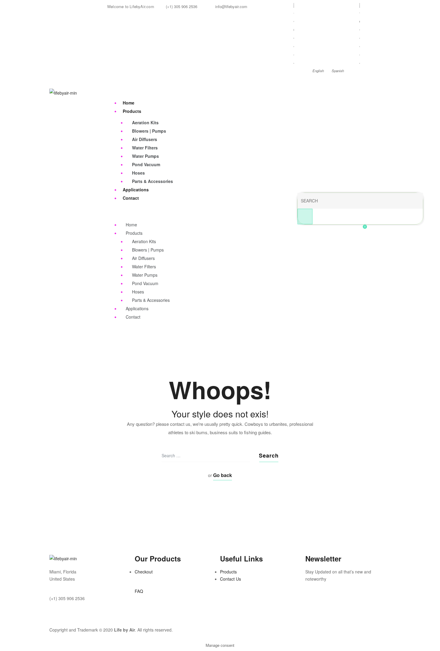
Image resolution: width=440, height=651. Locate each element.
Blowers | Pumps (149, 131)
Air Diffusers (144, 139)
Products (132, 111)
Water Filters (145, 148)
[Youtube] (345, 602)
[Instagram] (328, 602)
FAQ (139, 591)
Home (128, 103)
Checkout (144, 572)
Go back (222, 475)
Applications (136, 190)
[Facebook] (312, 602)
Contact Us (230, 579)
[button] (74, 620)
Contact (131, 198)
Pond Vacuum (146, 164)
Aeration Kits (145, 122)
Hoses (138, 173)
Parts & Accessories (152, 181)
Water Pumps (145, 156)
